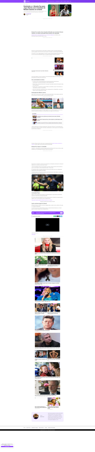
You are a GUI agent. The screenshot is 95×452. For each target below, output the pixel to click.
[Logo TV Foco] (27, 1)
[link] (35, 416)
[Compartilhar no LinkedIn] (59, 216)
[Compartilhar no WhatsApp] (54, 216)
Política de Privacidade (51, 427)
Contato (46, 427)
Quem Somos (28, 427)
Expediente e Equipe (35, 427)
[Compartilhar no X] (58, 216)
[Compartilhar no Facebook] (56, 216)
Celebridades (57, 1)
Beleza (68, 1)
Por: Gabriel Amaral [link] (28, 13)
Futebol (64, 1)
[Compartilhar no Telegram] (61, 216)
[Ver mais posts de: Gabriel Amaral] (24, 14)
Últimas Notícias (52, 1)
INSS (70, 1)
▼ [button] (69, 16)
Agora (61, 1)
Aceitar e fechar (7, 446)
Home (47, 1)
